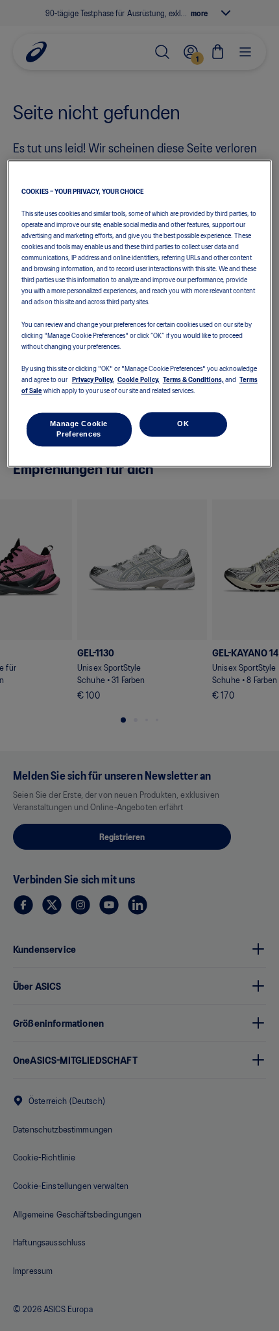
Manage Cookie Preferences (78, 429)
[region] (140, 313)
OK (183, 423)
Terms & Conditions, (193, 378)
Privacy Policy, (93, 378)
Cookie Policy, (138, 378)
